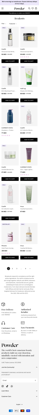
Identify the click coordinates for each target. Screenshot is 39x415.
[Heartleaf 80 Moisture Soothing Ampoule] (29, 233)
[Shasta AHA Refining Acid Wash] (29, 76)
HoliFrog (23, 88)
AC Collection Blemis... (27, 130)
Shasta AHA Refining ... (27, 91)
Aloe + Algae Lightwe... (27, 169)
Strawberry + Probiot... (8, 130)
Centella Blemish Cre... (8, 169)
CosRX (4, 49)
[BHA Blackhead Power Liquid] (10, 76)
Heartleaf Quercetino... (26, 209)
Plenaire (4, 245)
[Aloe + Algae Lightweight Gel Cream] (29, 155)
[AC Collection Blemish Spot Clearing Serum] (29, 115)
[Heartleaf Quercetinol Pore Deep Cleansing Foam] (29, 194)
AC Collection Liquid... (8, 209)
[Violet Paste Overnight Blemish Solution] (10, 233)
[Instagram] (3, 386)
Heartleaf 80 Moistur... (26, 248)
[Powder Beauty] (19, 8)
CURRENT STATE (7, 128)
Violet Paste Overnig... (8, 248)
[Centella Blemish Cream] (10, 155)
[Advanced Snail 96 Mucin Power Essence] (10, 37)
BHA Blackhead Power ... (9, 91)
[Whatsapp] (12, 386)
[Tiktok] (7, 386)
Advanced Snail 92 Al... (27, 51)
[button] (36, 8)
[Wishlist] (32, 8)
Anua (22, 206)
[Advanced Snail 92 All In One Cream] (29, 37)
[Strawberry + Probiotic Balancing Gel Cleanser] (10, 115)
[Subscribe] (35, 380)
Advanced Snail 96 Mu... (9, 51)
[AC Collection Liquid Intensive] (10, 194)
